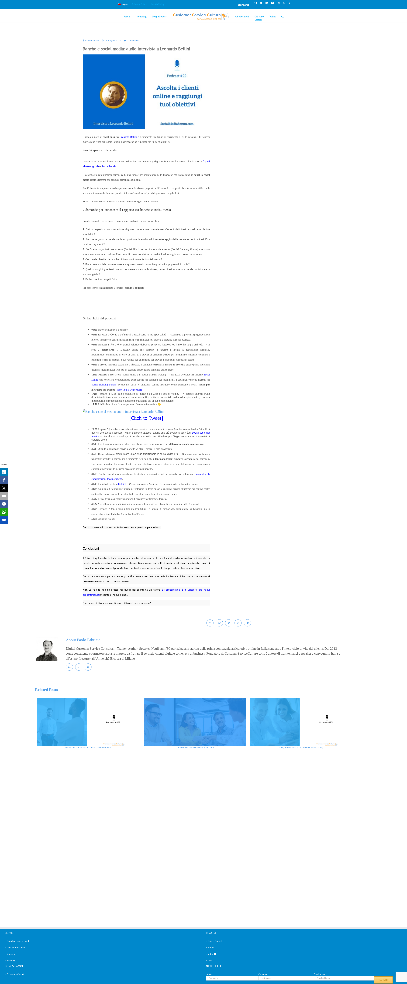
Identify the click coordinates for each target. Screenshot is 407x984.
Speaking (11, 954)
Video (211, 954)
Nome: (209, 974)
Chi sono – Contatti (15, 974)
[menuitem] (123, 4)
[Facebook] (4, 480)
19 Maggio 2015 (113, 40)
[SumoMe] (4, 520)
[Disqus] (212, 797)
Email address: (321, 974)
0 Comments (133, 40)
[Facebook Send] (4, 504)
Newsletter (243, 4)
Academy (11, 960)
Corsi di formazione (16, 947)
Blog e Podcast (215, 941)
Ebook (211, 947)
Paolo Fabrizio (92, 40)
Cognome (263, 974)
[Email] (4, 496)
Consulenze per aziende (18, 941)
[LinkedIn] (4, 472)
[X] (4, 488)
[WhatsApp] (4, 512)
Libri (210, 960)
